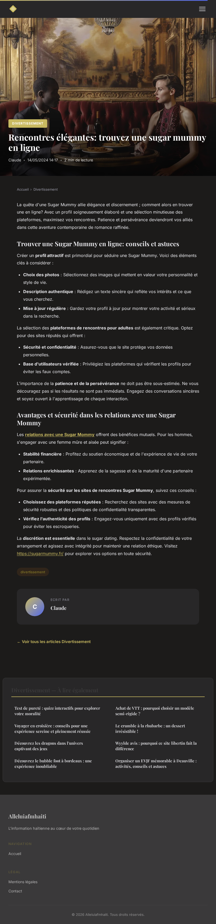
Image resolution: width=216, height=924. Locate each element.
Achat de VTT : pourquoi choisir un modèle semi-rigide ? (154, 710)
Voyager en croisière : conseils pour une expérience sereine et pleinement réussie (52, 728)
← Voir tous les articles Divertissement (54, 641)
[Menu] (202, 9)
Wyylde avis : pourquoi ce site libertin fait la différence (156, 745)
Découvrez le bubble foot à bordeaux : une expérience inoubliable (53, 763)
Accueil (23, 189)
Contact (15, 891)
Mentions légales (22, 881)
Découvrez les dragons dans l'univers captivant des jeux (48, 745)
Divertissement (27, 123)
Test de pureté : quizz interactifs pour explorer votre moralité (57, 710)
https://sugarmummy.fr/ (40, 553)
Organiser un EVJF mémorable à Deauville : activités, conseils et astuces (156, 763)
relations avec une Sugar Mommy (60, 434)
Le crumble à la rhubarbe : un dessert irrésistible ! (150, 728)
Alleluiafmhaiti (27, 816)
